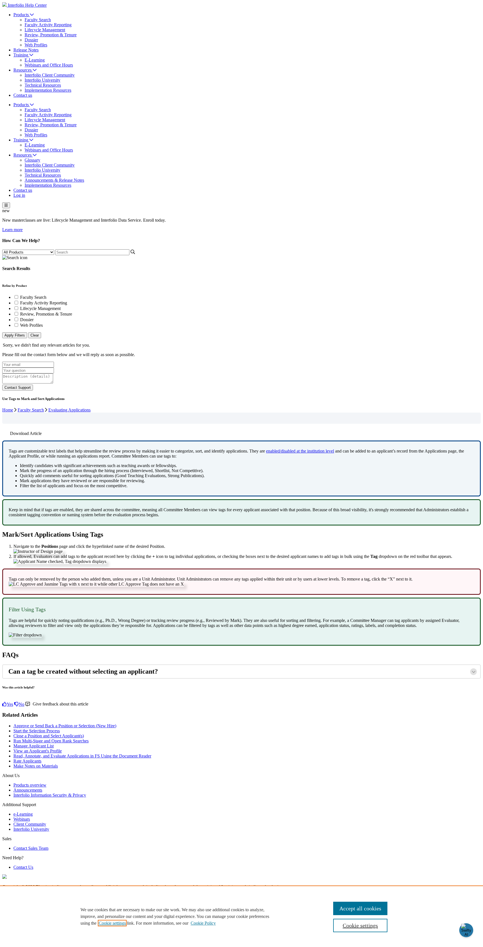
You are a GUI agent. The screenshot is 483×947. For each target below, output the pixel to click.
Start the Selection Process (36, 730)
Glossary (32, 160)
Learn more (12, 229)
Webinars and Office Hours (49, 65)
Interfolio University (42, 80)
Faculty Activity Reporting (48, 24)
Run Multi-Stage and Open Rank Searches (51, 740)
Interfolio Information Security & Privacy (49, 795)
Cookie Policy (203, 923)
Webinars (21, 819)
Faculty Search (38, 19)
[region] (241, 916)
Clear (34, 335)
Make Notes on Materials (35, 766)
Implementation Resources (48, 90)
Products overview (29, 785)
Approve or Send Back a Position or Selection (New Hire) (64, 725)
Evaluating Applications (69, 410)
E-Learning (35, 60)
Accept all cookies (360, 908)
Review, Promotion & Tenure (51, 34)
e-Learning (23, 814)
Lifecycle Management (45, 29)
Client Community (29, 824)
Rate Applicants (27, 761)
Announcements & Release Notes (54, 180)
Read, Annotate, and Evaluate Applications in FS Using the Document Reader (82, 756)
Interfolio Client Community (50, 75)
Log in (19, 195)
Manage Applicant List (33, 746)
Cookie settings (112, 923)
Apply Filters (14, 335)
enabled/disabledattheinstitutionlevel (300, 451)
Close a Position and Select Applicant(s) (48, 735)
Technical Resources (43, 85)
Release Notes (26, 50)
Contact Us (23, 867)
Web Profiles (36, 44)
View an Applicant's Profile (37, 751)
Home (7, 410)
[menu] (6, 205)
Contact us (22, 95)
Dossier (31, 39)
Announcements (27, 790)
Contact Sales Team (30, 848)
